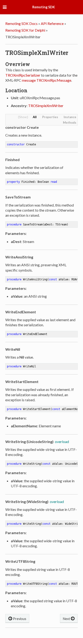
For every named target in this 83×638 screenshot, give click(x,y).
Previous (19, 619)
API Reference (52, 23)
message (29, 80)
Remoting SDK (43, 7)
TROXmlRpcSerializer (22, 75)
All (35, 117)
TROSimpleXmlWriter (45, 105)
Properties (50, 117)
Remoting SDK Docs (21, 23)
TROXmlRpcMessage (53, 80)
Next (67, 619)
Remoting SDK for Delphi (25, 30)
